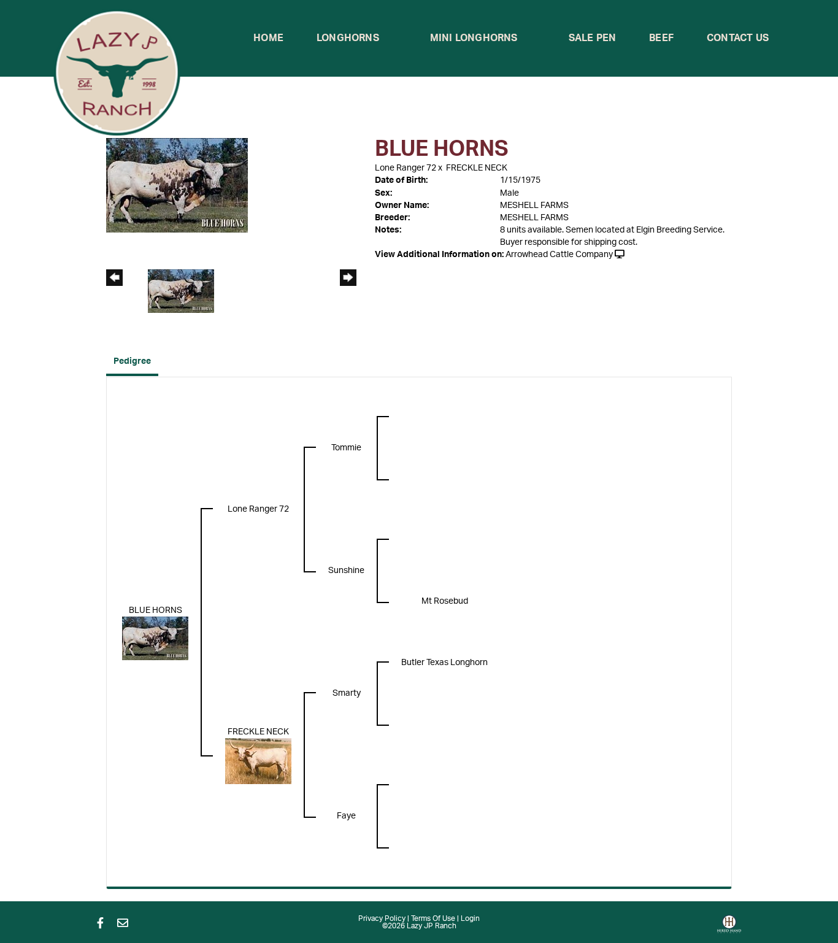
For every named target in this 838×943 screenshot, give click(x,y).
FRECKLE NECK (476, 168)
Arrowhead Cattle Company (559, 254)
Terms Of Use (433, 918)
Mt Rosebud (444, 601)
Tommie (346, 448)
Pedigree (132, 361)
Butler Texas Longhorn (444, 662)
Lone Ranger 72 (405, 168)
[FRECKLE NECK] (258, 760)
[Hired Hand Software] (729, 928)
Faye (346, 816)
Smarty (347, 693)
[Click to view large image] (177, 185)
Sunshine (346, 570)
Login (470, 918)
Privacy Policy (382, 918)
